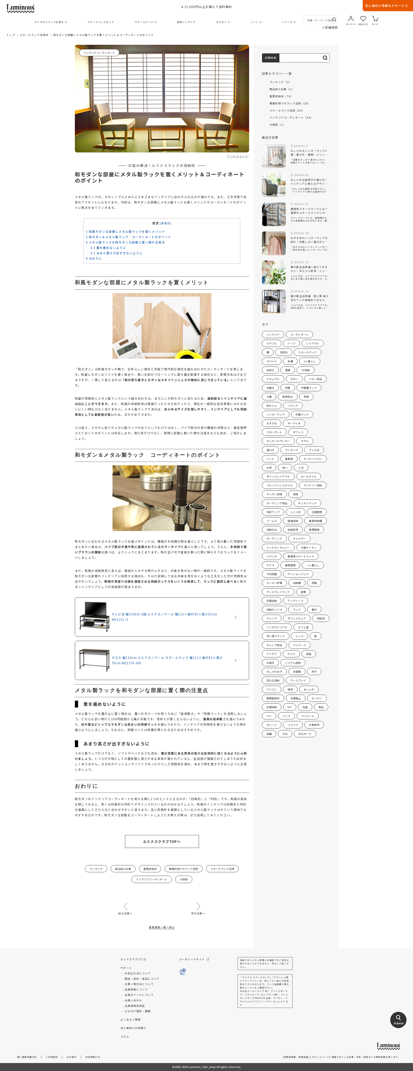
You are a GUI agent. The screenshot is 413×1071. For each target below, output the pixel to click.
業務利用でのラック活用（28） (290, 103)
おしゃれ (309, 689)
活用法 (284, 352)
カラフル (272, 343)
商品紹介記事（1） (282, 89)
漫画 (287, 370)
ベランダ (272, 556)
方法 (285, 734)
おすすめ (272, 423)
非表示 (165, 223)
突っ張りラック (276, 636)
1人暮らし (310, 361)
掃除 (290, 689)
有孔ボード (304, 734)
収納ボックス (274, 609)
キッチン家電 (274, 583)
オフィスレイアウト (278, 476)
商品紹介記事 (123, 869)
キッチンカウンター (278, 441)
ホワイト (272, 361)
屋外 (314, 609)
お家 (269, 467)
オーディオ (294, 423)
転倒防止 (287, 396)
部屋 (314, 583)
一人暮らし (312, 565)
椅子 (314, 671)
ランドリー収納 (313, 485)
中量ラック (302, 414)
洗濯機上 (295, 698)
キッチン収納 (274, 494)
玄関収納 (272, 600)
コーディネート (299, 334)
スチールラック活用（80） (287, 110)
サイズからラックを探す (49, 22)
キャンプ (272, 618)
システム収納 (293, 662)
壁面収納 (293, 521)
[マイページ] (350, 19)
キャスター (299, 538)
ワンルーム (307, 716)
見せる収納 (273, 680)
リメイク (293, 724)
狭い (285, 467)
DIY (290, 707)
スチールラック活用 (222, 869)
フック (286, 716)
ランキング (96, 869)
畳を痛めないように (108, 247)
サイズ (270, 565)
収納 (295, 494)
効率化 (270, 370)
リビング (293, 405)
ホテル (305, 441)
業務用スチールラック (301, 556)
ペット (270, 459)
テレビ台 (314, 450)
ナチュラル (273, 379)
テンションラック (298, 574)
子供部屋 (272, 574)
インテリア (273, 334)
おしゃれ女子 (274, 671)
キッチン (317, 698)
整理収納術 (150, 869)
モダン (294, 379)
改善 (287, 388)
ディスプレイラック (278, 592)
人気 (301, 467)
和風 (308, 654)
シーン (254, 22)
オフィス (298, 432)
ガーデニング (274, 538)
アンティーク (295, 600)
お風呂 (270, 662)
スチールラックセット (101, 22)
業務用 (289, 459)
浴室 (305, 707)
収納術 (321, 618)
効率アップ (273, 512)
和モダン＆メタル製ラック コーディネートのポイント (128, 237)
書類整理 (290, 565)
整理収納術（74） (281, 96)
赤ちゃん (272, 405)
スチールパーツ (144, 22)
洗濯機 (297, 671)
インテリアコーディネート (99, 52)
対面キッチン (309, 547)
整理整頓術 (273, 698)
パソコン (272, 689)
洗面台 (270, 388)
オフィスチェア (297, 618)
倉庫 (303, 592)
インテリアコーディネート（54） (291, 117)
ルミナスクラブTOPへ (162, 841)
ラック (297, 609)
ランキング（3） (280, 82)
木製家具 (314, 724)
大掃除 (184, 879)
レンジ (300, 636)
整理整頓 (314, 529)
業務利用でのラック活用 (183, 869)
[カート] (375, 19)
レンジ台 (295, 512)
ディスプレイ (298, 680)
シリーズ (287, 22)
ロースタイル (308, 476)
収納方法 (272, 529)
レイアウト (312, 343)
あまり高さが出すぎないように (116, 253)
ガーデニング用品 (277, 503)
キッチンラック (307, 503)
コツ (269, 716)
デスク (291, 654)
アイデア (272, 654)
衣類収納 (272, 707)
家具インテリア (186, 22)
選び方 (270, 450)
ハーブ (291, 343)
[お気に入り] (363, 19)
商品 (321, 707)
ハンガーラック (276, 414)
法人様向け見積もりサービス (386, 5)
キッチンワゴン (313, 459)
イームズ (272, 521)
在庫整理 (317, 512)
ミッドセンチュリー (278, 547)
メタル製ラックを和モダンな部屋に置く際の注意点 (125, 242)
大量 (269, 396)
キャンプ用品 (274, 645)
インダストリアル (277, 627)
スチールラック (307, 352)
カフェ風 (303, 627)
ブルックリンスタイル (280, 485)
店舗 (269, 734)
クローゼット (274, 432)
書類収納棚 (315, 521)
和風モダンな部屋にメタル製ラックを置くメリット (125, 231)
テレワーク (299, 645)
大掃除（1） (278, 124)
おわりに (94, 258)
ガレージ (272, 724)
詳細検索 (330, 27)
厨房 (306, 396)
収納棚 (297, 583)
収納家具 (293, 529)
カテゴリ (221, 22)
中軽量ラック (309, 388)
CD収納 (305, 370)
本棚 (290, 361)
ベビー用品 (315, 379)
